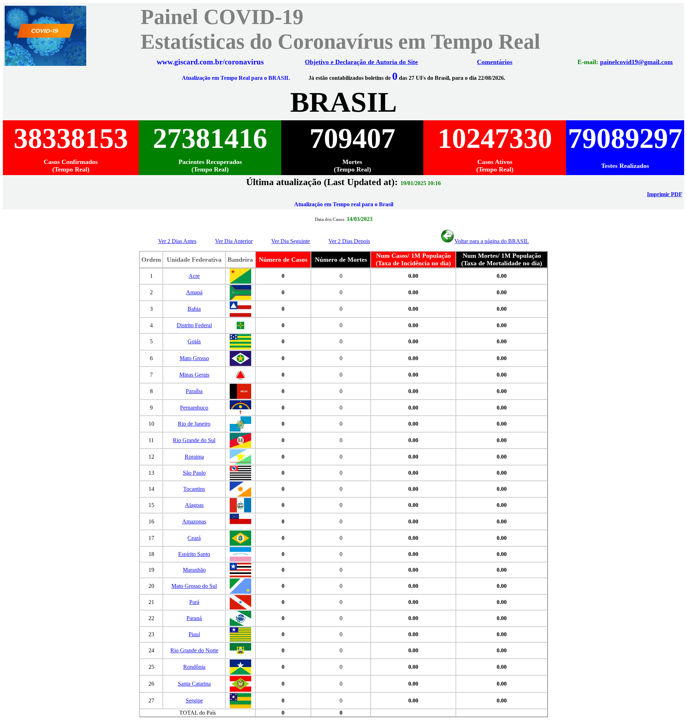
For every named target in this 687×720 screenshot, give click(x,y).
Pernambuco (194, 408)
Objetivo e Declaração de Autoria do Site (361, 62)
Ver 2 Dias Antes (177, 241)
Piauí (194, 634)
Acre (194, 276)
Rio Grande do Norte (194, 650)
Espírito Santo (194, 554)
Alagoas (194, 505)
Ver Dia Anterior (234, 241)
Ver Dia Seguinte (290, 241)
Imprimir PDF (664, 194)
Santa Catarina (194, 684)
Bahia (194, 309)
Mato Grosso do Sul (194, 586)
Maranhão (194, 570)
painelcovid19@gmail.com (636, 62)
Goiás (194, 341)
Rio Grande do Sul (194, 440)
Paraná (194, 618)
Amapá (194, 292)
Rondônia (194, 667)
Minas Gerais (194, 375)
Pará (194, 602)
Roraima (194, 457)
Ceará (194, 538)
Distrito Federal (194, 325)
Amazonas (194, 521)
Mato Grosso (194, 358)
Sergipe (194, 700)
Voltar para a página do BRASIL (491, 241)
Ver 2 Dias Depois (349, 241)
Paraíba (194, 391)
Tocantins (194, 489)
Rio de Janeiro (194, 424)
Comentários (494, 62)
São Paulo (194, 473)
